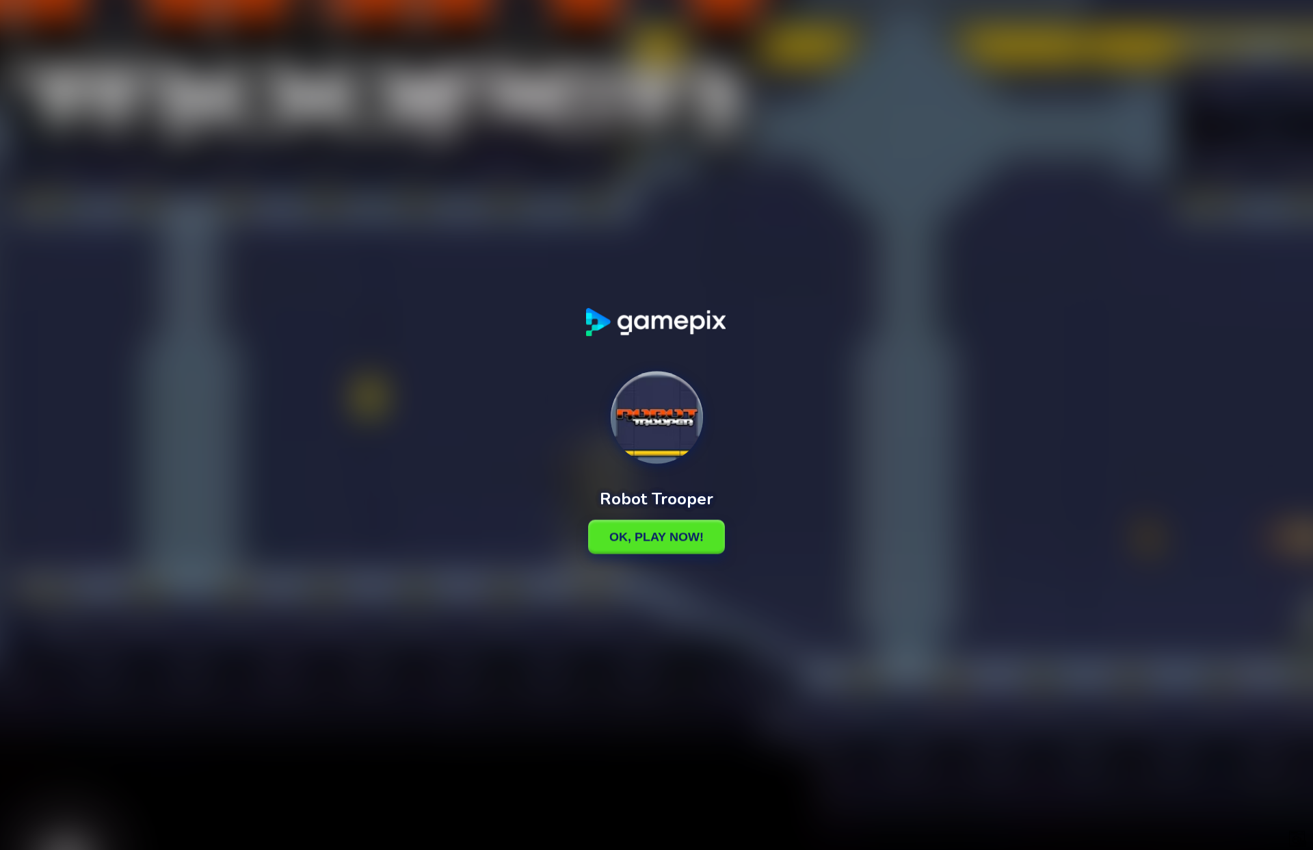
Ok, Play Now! (656, 536)
